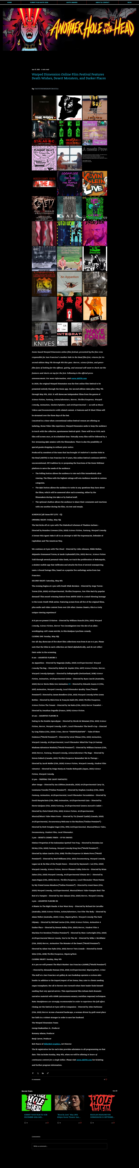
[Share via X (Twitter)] (38, 1073)
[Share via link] (48, 1073)
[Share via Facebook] (33, 1073)
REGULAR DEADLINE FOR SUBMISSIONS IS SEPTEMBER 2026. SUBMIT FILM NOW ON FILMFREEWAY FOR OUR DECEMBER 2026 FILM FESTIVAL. (102, 1115)
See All (115, 1091)
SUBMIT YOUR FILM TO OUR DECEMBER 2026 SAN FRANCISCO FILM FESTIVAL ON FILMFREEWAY (35, 1115)
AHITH (24, 56)
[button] (115, 56)
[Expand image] (44, 107)
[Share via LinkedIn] (43, 1073)
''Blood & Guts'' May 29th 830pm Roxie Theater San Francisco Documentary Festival (68, 1115)
